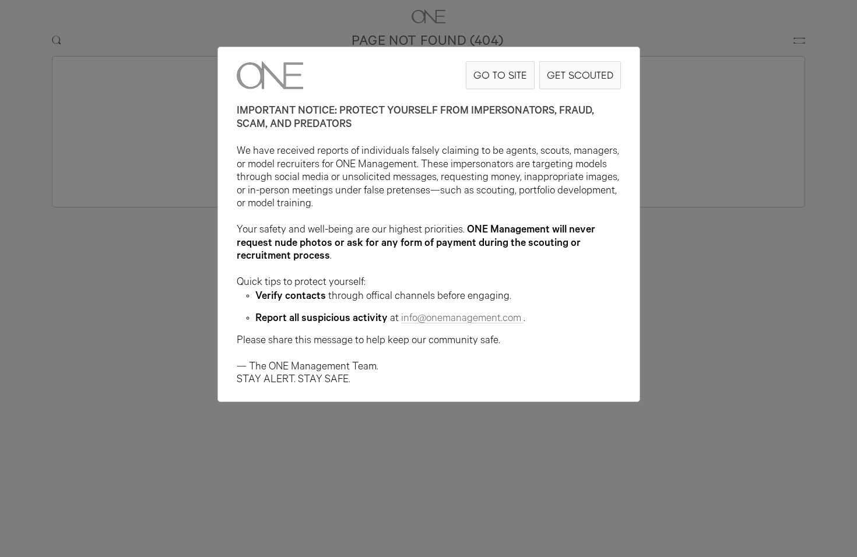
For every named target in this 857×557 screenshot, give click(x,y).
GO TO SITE (500, 75)
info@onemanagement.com (461, 319)
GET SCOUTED (580, 75)
